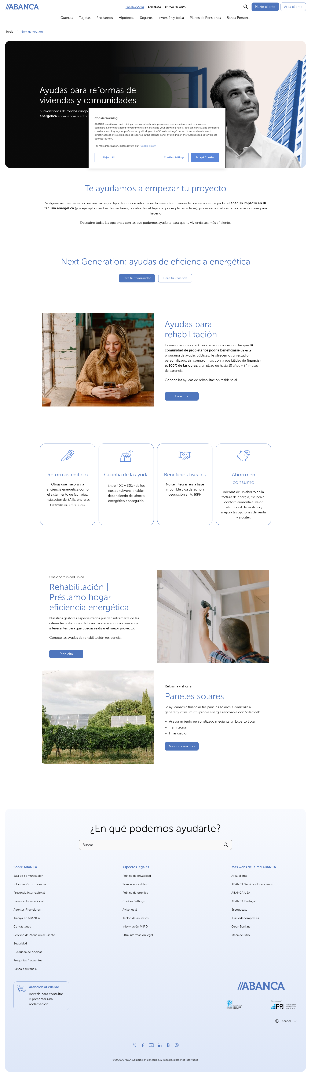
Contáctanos (22, 926)
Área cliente (239, 876)
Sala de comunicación (28, 876)
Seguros (146, 18)
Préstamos (104, 18)
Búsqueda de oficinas (28, 952)
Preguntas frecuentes (28, 960)
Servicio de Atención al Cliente (34, 935)
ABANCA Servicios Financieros (251, 884)
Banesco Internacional (29, 901)
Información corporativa (30, 884)
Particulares (135, 6)
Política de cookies (135, 893)
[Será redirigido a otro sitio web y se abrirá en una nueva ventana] (234, 1004)
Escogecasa (239, 910)
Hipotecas (126, 18)
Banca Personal (238, 18)
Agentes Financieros (27, 909)
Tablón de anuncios (135, 918)
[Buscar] (245, 7)
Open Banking (240, 927)
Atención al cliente (44, 987)
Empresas (154, 6)
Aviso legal (129, 909)
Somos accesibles (134, 884)
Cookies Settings (133, 901)
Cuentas (67, 18)
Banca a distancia (25, 969)
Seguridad (20, 943)
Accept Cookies (205, 157)
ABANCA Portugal (243, 901)
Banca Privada (175, 6)
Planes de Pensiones (205, 18)
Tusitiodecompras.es (245, 918)
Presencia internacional (29, 893)
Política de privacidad (136, 876)
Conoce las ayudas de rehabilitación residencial (201, 380)
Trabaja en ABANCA (27, 918)
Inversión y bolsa (171, 18)
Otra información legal (137, 935)
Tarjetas (85, 18)
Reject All (109, 157)
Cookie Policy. (148, 145)
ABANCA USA (240, 893)
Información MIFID (135, 926)
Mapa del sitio (240, 935)
